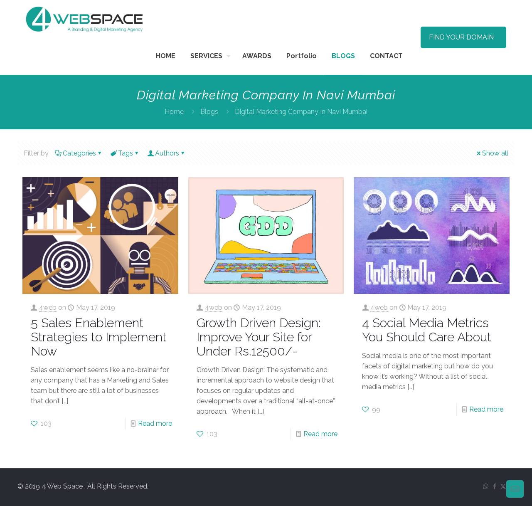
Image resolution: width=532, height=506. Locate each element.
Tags (125, 153)
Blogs (209, 112)
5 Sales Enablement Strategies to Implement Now (99, 337)
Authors (167, 153)
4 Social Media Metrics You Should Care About (426, 330)
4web (48, 307)
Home (174, 112)
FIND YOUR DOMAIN (461, 37)
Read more (155, 423)
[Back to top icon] (492, 489)
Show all (495, 153)
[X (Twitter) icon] (503, 486)
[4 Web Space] (84, 18)
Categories (79, 153)
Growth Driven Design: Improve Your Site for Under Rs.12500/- (259, 337)
